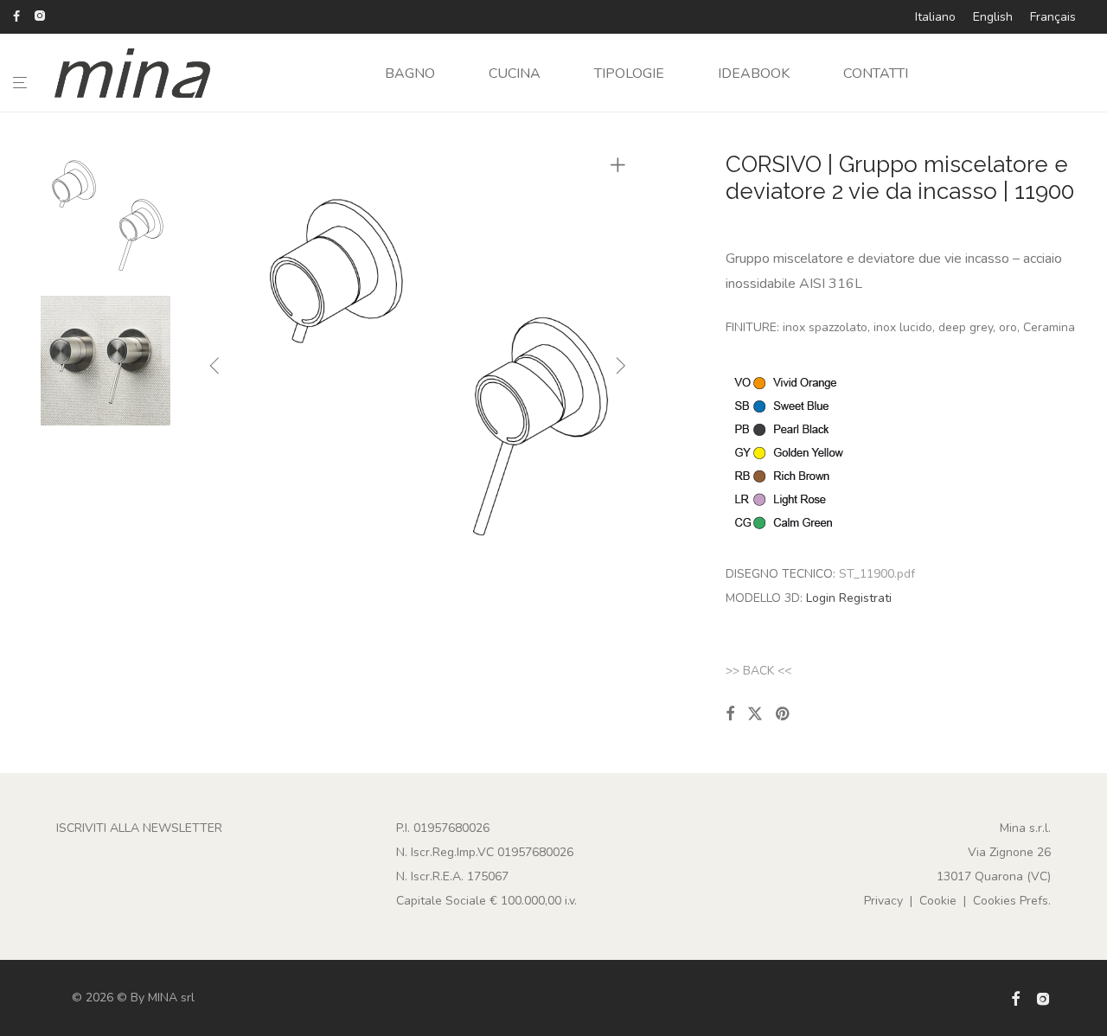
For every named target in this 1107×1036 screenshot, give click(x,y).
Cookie (938, 900)
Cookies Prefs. (1012, 900)
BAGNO (410, 73)
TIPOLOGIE (629, 73)
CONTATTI (875, 73)
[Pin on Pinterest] (783, 714)
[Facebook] (16, 15)
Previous (214, 369)
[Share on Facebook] (730, 714)
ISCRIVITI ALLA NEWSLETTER (139, 828)
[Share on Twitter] (755, 714)
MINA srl (171, 997)
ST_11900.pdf (877, 574)
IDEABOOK (754, 73)
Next (621, 369)
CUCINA (515, 73)
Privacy (883, 900)
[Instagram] (39, 15)
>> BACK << (758, 670)
